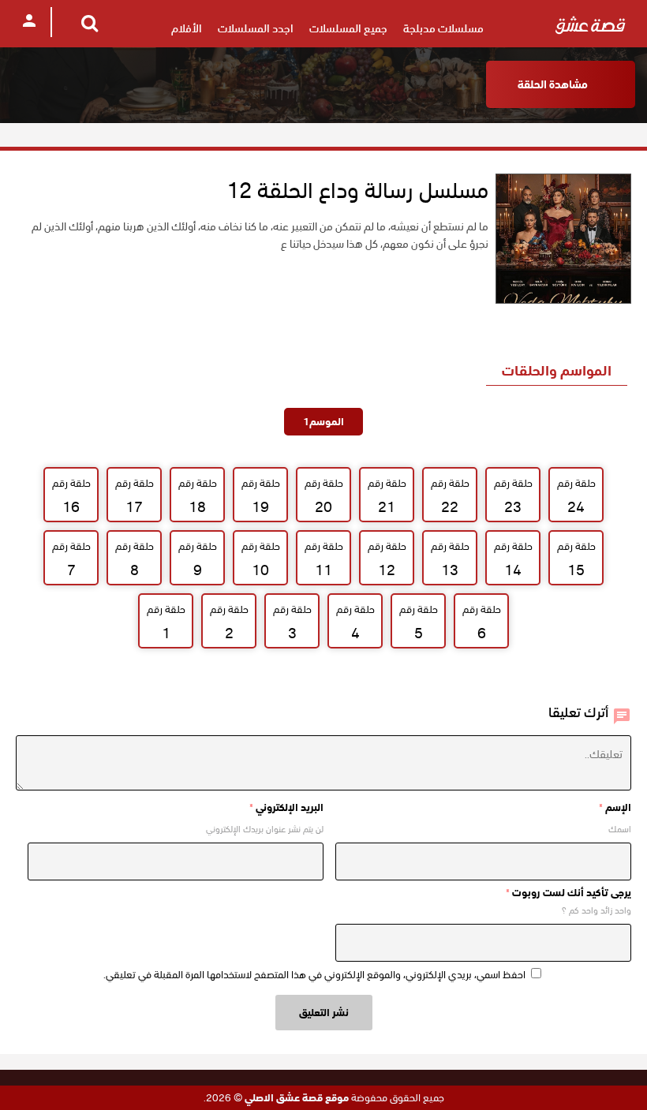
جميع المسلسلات (348, 28)
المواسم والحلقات (556, 370)
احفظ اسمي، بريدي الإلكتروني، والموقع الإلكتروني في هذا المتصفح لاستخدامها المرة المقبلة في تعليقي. (314, 975)
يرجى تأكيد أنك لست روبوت (568, 893)
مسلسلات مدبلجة (443, 28)
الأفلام (186, 28)
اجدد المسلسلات (256, 28)
